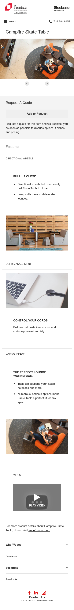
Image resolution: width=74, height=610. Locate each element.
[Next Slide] (47, 83)
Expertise (12, 568)
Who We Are (13, 544)
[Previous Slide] (26, 83)
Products (11, 579)
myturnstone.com (39, 530)
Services (11, 556)
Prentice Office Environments (40, 600)
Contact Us (37, 597)
